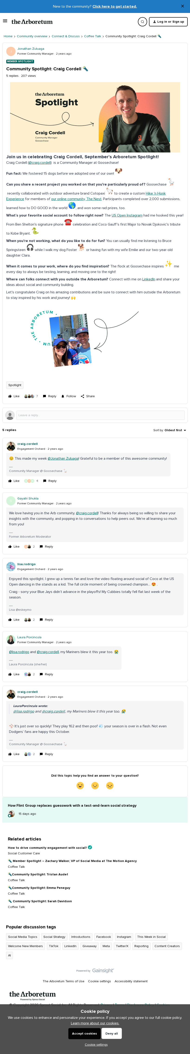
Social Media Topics (22, 937)
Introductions (80, 937)
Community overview (32, 36)
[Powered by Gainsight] (95, 971)
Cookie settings (99, 981)
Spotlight (14, 385)
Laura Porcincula (29, 637)
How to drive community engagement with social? (47, 847)
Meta (106, 946)
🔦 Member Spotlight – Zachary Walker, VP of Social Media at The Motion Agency (72, 861)
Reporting (141, 946)
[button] (5, 22)
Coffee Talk (92, 36)
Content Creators (167, 946)
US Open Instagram (127, 215)
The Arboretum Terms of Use (63, 981)
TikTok (53, 946)
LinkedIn (148, 279)
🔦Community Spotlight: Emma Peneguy (39, 888)
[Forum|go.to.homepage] (32, 21)
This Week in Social (151, 937)
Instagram (124, 937)
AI (9, 955)
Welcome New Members (25, 946)
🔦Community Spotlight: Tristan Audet (38, 874)
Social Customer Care (24, 853)
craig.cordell (27, 444)
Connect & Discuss (66, 36)
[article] (95, 463)
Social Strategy (54, 937)
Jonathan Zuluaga (30, 48)
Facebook (103, 937)
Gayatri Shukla (27, 498)
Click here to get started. (114, 6)
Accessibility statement (131, 981)
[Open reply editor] (95, 415)
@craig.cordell (40, 162)
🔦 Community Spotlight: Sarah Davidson (40, 901)
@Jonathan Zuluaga (63, 458)
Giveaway (89, 946)
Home (8, 36)
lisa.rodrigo (26, 564)
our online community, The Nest (76, 199)
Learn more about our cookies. (95, 1023)
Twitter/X (122, 946)
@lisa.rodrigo (19, 652)
